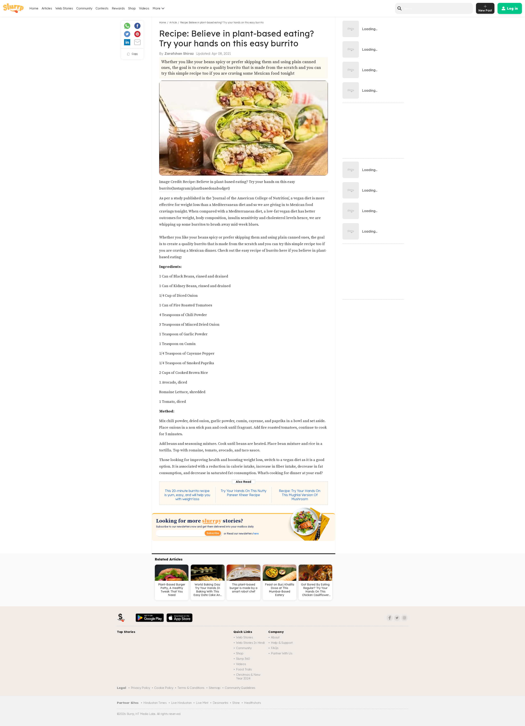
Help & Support (282, 643)
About (275, 637)
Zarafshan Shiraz (179, 53)
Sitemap (214, 688)
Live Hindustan (181, 703)
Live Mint (202, 703)
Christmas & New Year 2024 (248, 676)
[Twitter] (397, 618)
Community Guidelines (240, 688)
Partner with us (281, 653)
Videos (144, 8)
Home (33, 8)
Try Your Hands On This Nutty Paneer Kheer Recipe (243, 493)
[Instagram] (404, 618)
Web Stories (64, 8)
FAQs (274, 648)
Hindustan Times (155, 703)
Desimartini (220, 703)
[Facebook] (390, 618)
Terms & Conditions (190, 688)
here (256, 533)
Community (84, 8)
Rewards (118, 8)
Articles (47, 8)
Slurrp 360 (243, 659)
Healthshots (252, 703)
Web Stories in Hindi (250, 643)
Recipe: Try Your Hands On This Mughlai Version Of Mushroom (299, 495)
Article (173, 22)
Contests (102, 8)
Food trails (244, 669)
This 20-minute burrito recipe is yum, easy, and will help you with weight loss (187, 495)
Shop (132, 8)
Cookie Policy (163, 688)
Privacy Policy (140, 688)
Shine (236, 703)
